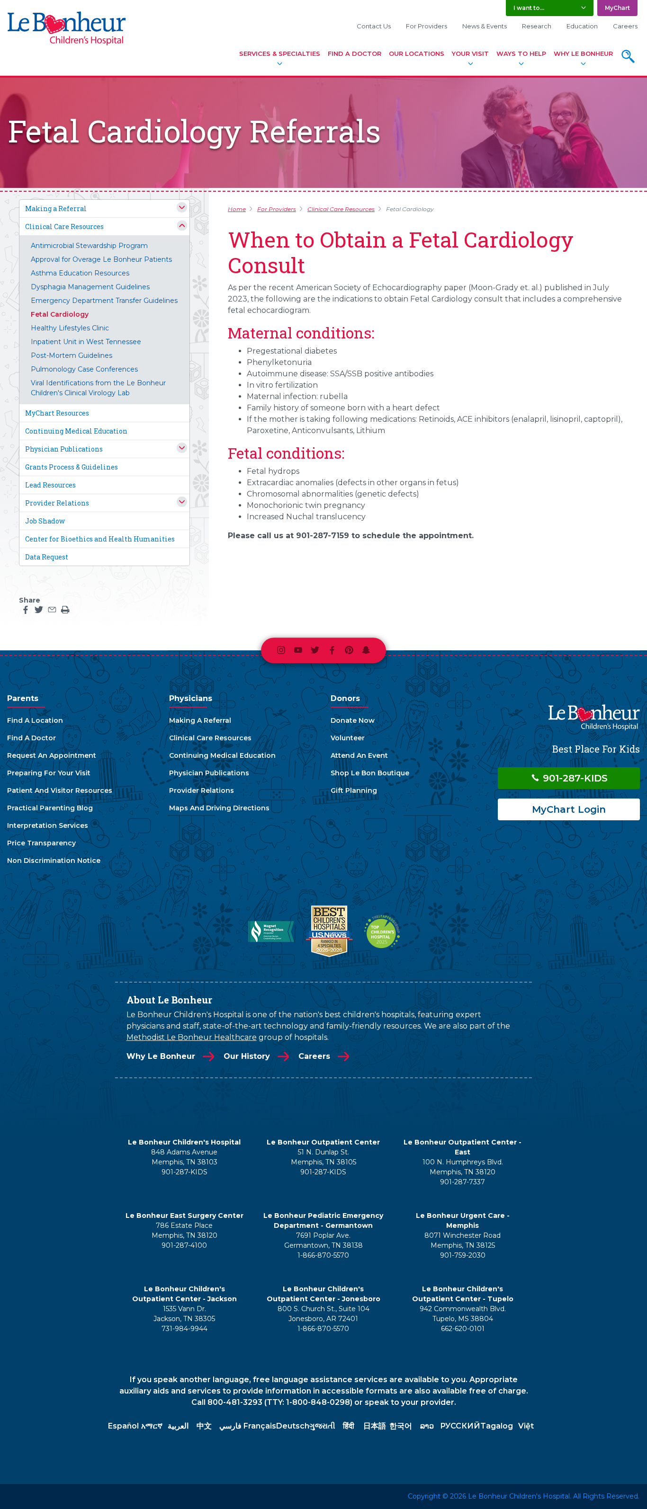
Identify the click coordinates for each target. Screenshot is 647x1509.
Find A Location (35, 720)
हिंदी (348, 1425)
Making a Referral (56, 208)
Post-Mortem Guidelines (71, 355)
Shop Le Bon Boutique (370, 773)
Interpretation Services (47, 825)
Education (582, 26)
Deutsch (292, 1425)
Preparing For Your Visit (48, 773)
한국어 (400, 1425)
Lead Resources (50, 484)
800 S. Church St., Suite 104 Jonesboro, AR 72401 (323, 1314)
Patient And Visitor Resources (59, 790)
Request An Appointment (51, 755)
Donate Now (353, 720)
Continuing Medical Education (76, 430)
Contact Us (374, 26)
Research (536, 26)
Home (237, 209)
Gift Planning (354, 790)
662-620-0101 (463, 1328)
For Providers (426, 26)
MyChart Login (569, 809)
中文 (204, 1425)
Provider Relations (57, 502)
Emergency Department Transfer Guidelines (104, 300)
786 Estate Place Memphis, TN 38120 (184, 1230)
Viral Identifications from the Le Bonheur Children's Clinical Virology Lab (98, 388)
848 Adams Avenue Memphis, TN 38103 (184, 1157)
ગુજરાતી (322, 1425)
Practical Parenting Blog (50, 808)
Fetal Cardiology (60, 314)
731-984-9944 (184, 1328)
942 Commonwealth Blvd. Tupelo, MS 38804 (463, 1314)
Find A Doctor (354, 53)
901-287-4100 (184, 1245)
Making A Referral (200, 720)
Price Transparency (41, 843)
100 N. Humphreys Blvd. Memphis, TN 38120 (462, 1167)
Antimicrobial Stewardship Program (89, 245)
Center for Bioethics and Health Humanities (100, 538)
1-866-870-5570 (323, 1255)
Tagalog (496, 1425)
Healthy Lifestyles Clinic (70, 328)
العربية (178, 1425)
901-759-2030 (462, 1255)
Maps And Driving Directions (219, 808)
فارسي (230, 1425)
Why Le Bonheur (583, 53)
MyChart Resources (57, 412)
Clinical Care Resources (64, 226)
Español (123, 1425)
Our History (247, 1056)
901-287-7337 (462, 1182)
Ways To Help (521, 53)
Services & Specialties (279, 53)
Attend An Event (359, 755)
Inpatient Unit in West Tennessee (86, 341)
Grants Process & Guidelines (71, 466)
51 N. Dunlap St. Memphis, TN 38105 (323, 1157)
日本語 (374, 1425)
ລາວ (427, 1425)
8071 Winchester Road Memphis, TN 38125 (462, 1240)
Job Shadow (45, 520)
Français (259, 1425)
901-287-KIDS (574, 778)
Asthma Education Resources (80, 273)
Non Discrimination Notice (53, 860)
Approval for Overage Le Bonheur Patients (101, 259)
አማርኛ (151, 1425)
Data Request (46, 556)
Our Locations (416, 53)
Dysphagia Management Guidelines (90, 287)
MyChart (617, 7)
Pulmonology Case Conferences (84, 369)
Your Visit (470, 53)
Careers (625, 26)
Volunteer (348, 738)
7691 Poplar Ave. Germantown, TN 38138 (323, 1240)
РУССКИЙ (460, 1425)
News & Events (484, 26)
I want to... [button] (528, 7)
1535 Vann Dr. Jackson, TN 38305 (184, 1314)
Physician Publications (64, 448)
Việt (526, 1425)
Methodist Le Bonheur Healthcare (191, 1037)
